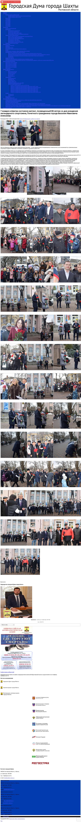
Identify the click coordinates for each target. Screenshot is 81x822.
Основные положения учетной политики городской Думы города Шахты (26, 55)
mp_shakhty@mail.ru (8, 800)
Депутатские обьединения (12, 35)
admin (21, 118)
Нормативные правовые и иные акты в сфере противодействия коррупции (24, 100)
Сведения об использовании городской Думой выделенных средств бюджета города (29, 54)
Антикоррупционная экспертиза (13, 101)
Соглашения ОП (12, 78)
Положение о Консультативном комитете (18, 34)
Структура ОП (11, 73)
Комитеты (8, 29)
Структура (5, 27)
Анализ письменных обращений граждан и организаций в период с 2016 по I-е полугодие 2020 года (30, 60)
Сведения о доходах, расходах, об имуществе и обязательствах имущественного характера (28, 104)
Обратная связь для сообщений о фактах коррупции (18, 106)
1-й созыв (8, 26)
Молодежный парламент (9, 61)
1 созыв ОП (11, 94)
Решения (8, 46)
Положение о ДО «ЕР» (13, 39)
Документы (8, 77)
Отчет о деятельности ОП (14, 84)
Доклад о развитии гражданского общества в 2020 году (24, 88)
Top (1, 820)
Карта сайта (6, 816)
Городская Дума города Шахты (17, 818)
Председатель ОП (12, 71)
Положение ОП (11, 80)
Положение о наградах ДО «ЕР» (15, 42)
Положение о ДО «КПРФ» (14, 40)
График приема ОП (10, 97)
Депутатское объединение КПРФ (16, 38)
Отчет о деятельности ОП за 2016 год (20, 85)
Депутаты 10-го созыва (11, 62)
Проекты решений (10, 45)
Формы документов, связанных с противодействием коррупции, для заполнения (25, 103)
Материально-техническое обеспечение (15, 52)
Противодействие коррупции (10, 98)
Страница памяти (7, 108)
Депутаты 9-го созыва (11, 63)
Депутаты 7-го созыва (11, 65)
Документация (6, 44)
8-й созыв (8, 18)
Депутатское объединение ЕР (15, 37)
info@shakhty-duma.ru (9, 778)
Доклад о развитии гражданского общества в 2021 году (24, 89)
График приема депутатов (14, 17)
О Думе (5, 13)
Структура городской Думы (15, 33)
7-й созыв (8, 19)
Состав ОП (10, 75)
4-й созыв (8, 22)
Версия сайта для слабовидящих (11, 1)
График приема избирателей (12, 14)
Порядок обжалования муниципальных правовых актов (19, 59)
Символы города (10, 58)
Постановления (9, 47)
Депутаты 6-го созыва (11, 67)
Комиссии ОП (11, 76)
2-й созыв (8, 25)
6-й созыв (8, 20)
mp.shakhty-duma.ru (8, 803)
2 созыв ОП (11, 95)
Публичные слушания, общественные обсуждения (18, 51)
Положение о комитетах (14, 30)
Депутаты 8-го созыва (11, 64)
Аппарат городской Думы (12, 43)
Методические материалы (12, 102)
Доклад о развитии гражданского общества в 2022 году (24, 90)
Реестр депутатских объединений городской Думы (20, 36)
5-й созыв (8, 21)
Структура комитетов (13, 31)
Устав (7, 50)
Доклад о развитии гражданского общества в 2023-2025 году (26, 92)
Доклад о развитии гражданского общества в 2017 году (24, 86)
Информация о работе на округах (32, 118)
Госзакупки (10, 56)
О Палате (8, 70)
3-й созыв (8, 23)
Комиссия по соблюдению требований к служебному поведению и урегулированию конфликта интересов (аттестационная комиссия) (38, 105)
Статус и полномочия (11, 28)
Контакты (8, 68)
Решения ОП (11, 79)
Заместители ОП (12, 72)
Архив (7, 93)
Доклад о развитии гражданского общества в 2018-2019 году (26, 87)
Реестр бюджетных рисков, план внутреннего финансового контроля (25, 53)
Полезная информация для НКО (16, 83)
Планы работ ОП (12, 81)
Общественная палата (8, 69)
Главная (5, 12)
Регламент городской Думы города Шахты (16, 48)
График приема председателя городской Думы (19, 15)
